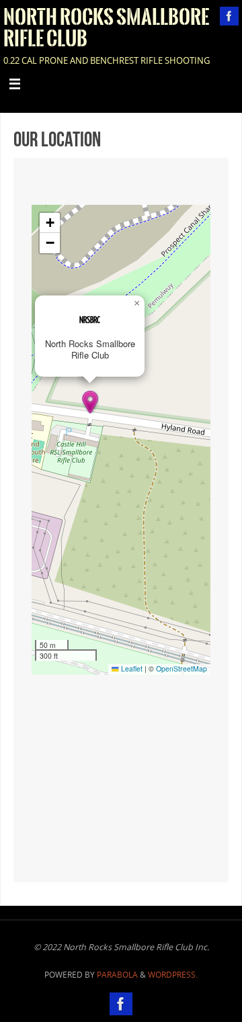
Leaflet (131, 668)
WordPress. (173, 974)
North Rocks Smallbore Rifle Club (106, 28)
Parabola (117, 974)
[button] (90, 402)
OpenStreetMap (181, 668)
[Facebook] (229, 16)
